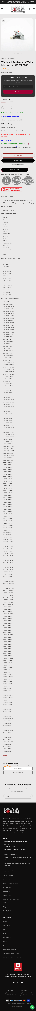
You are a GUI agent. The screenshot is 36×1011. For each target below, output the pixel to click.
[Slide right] (22, 54)
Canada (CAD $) (11, 994)
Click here (7, 865)
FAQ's (5, 941)
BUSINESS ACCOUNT (9, 949)
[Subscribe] (31, 796)
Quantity (3, 105)
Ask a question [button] (18, 772)
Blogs (5, 907)
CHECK (18, 91)
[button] (2, 9)
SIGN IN (5, 945)
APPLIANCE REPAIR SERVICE (12, 957)
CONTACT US (7, 937)
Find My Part (7, 910)
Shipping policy (7, 879)
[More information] (28, 144)
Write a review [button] (18, 768)
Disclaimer (6, 891)
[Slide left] (14, 54)
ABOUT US (6, 925)
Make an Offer (15, 169)
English (25, 994)
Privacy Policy (7, 887)
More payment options (18, 164)
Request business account (11, 899)
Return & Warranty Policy (10, 883)
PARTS (5, 933)
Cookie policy (7, 895)
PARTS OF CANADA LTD (11, 1003)
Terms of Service (8, 875)
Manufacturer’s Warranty (11, 116)
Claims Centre (7, 903)
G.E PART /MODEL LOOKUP (11, 953)
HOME (5, 921)
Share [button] (5, 755)
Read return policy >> (8, 140)
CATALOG (6, 929)
